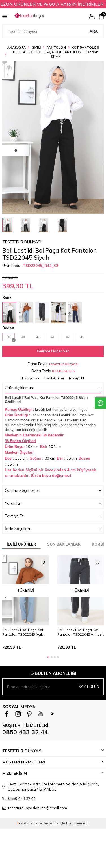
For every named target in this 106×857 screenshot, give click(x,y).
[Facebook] (6, 713)
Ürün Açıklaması (19, 387)
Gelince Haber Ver (53, 351)
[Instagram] (18, 713)
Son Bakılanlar (64, 544)
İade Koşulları (17, 528)
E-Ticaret (36, 823)
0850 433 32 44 (25, 732)
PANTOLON (56, 47)
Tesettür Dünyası (21, 241)
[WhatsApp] (52, 713)
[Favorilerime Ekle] (43, 562)
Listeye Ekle (31, 378)
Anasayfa (16, 47)
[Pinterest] (29, 713)
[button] (48, 657)
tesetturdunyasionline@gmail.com (37, 808)
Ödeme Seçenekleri (22, 490)
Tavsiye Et (76, 378)
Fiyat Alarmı (54, 378)
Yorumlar (13, 503)
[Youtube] (40, 713)
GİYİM (36, 47)
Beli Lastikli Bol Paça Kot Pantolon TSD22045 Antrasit (80, 632)
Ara (94, 31)
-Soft (22, 823)
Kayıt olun (89, 686)
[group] (53, 137)
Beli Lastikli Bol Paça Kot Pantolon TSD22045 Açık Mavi (22, 632)
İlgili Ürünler (21, 544)
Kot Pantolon (85, 47)
